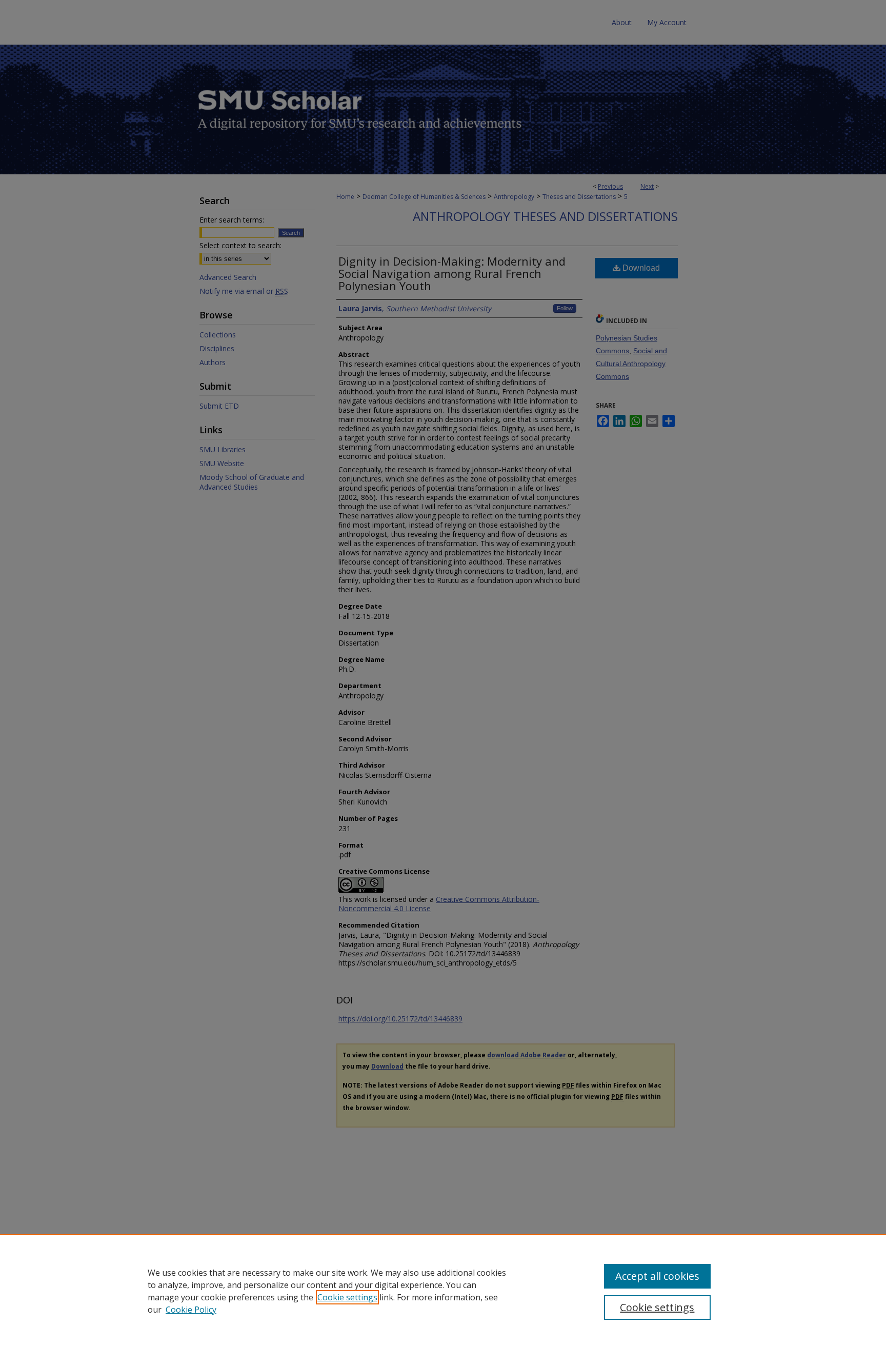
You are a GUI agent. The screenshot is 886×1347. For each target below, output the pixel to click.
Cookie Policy (191, 1309)
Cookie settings (347, 1297)
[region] (443, 1290)
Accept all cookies (657, 1276)
